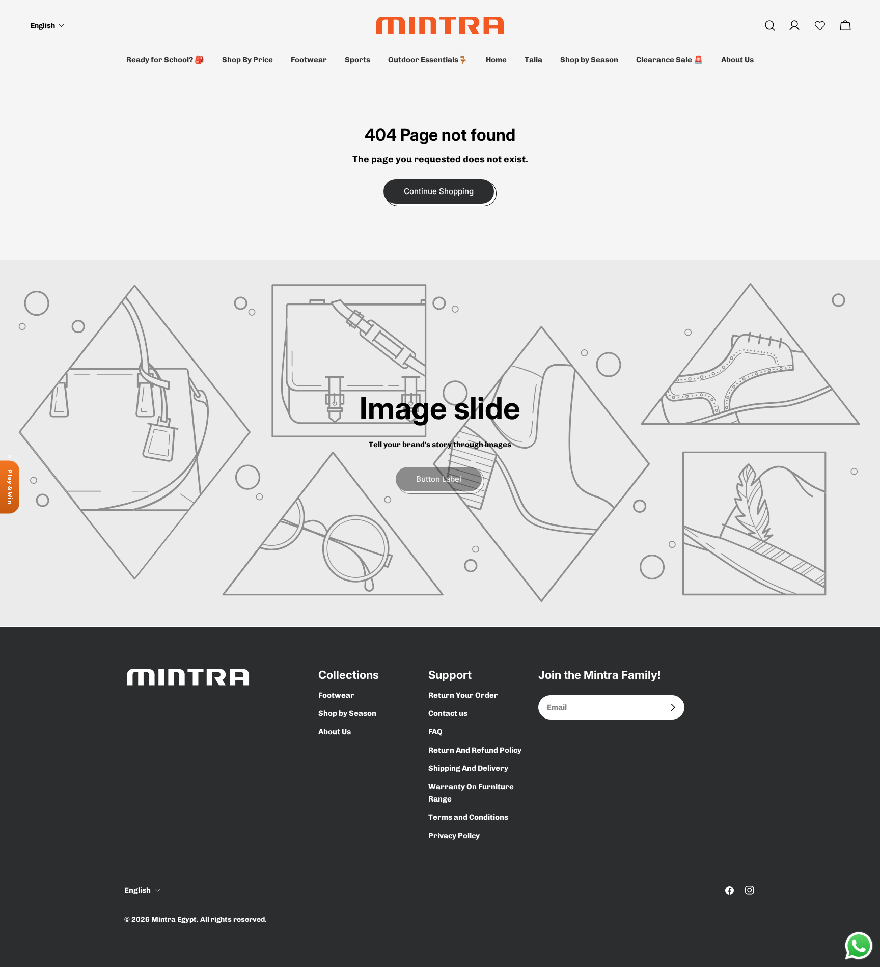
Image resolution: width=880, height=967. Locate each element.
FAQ (435, 731)
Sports (357, 59)
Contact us (448, 713)
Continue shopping (439, 191)
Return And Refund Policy (474, 750)
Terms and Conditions (468, 817)
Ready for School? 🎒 (165, 59)
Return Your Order (463, 695)
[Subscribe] (672, 707)
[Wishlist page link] (820, 25)
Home (496, 59)
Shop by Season (589, 59)
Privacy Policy (454, 835)
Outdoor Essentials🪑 (428, 59)
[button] (47, 25)
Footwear (309, 59)
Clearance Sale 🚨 (669, 59)
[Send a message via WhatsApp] (859, 946)
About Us (737, 59)
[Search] (770, 25)
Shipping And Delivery (468, 768)
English (137, 890)
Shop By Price (247, 59)
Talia (533, 59)
